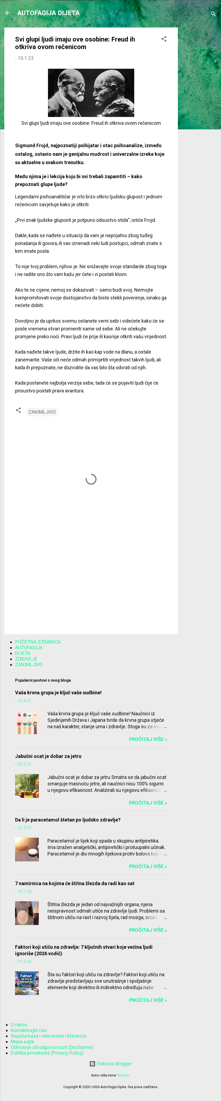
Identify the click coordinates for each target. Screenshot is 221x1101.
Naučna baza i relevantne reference (49, 1036)
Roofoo (124, 1075)
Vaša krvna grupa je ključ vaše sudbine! (58, 692)
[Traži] (213, 14)
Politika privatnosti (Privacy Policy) (47, 1053)
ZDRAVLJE (26, 659)
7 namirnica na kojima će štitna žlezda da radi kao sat (74, 883)
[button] (164, 40)
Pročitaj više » (148, 739)
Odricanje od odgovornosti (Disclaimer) (52, 1047)
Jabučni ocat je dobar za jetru (48, 756)
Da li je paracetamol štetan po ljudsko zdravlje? (67, 820)
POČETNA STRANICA (38, 642)
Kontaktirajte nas (29, 1030)
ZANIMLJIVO (42, 412)
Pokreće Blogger (114, 1064)
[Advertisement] (199, 108)
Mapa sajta (22, 1041)
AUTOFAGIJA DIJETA (48, 13)
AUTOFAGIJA (29, 647)
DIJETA (22, 653)
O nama (19, 1024)
